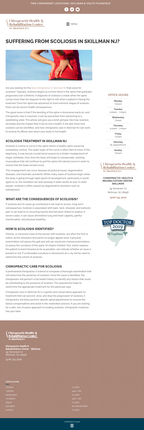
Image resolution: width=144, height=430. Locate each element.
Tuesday (10, 391)
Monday (10, 387)
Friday (9, 402)
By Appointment (80, 406)
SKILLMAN (76, 3)
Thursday (10, 399)
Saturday (10, 406)
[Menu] (72, 426)
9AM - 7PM (76, 391)
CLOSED (75, 387)
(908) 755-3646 (118, 197)
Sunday (9, 410)
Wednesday (11, 395)
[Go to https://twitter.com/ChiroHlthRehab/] (72, 9)
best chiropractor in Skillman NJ (48, 87)
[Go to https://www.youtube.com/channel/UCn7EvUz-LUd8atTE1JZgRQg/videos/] (78, 9)
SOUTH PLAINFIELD (99, 3)
